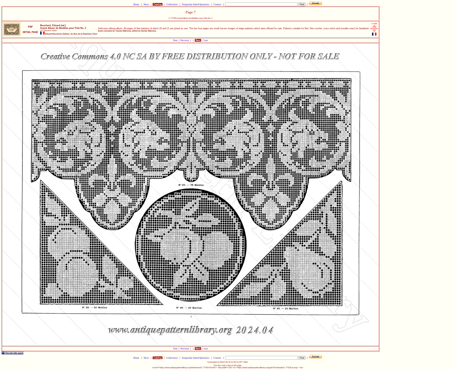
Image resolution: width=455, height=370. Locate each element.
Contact (217, 4)
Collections (172, 4)
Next (198, 40)
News (146, 4)
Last (206, 40)
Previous (185, 40)
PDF (30, 26)
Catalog (157, 4)
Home (136, 4)
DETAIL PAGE (30, 32)
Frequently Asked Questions (195, 4)
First (175, 40)
